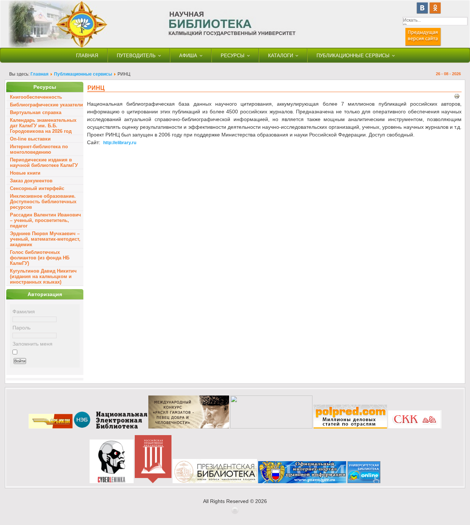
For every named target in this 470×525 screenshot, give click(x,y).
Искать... (412, 20)
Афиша (188, 55)
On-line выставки (30, 139)
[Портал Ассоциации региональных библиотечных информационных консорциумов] (51, 427)
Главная (87, 55)
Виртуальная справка (35, 112)
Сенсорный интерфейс (37, 188)
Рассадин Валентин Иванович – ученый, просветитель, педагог (45, 220)
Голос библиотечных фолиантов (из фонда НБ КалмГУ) (39, 257)
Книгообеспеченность (36, 97)
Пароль (21, 328)
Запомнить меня (32, 344)
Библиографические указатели (46, 104)
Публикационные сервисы (353, 55)
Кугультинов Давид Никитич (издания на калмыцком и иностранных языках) (43, 276)
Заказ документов (31, 180)
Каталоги (280, 55)
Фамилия (23, 311)
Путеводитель (136, 55)
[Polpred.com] (350, 427)
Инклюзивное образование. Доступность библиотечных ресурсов (43, 201)
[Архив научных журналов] (271, 427)
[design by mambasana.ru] (235, 512)
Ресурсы (233, 55)
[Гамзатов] (188, 427)
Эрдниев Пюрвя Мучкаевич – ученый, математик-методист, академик (45, 239)
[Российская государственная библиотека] (153, 481)
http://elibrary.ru (119, 142)
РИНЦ (96, 88)
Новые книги (25, 173)
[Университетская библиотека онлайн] (363, 481)
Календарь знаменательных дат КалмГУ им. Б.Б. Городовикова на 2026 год (43, 125)
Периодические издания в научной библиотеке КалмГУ (44, 162)
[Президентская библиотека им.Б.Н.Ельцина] (215, 481)
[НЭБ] (110, 427)
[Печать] (457, 97)
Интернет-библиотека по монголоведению (39, 149)
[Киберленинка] (112, 481)
